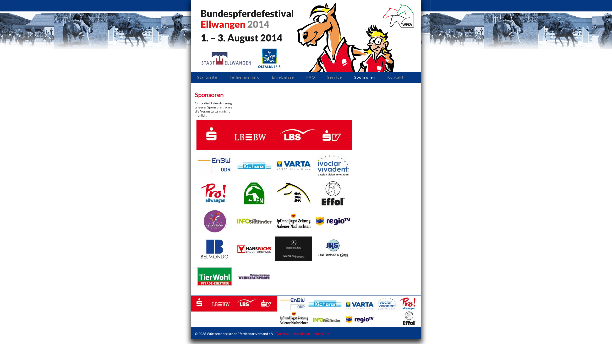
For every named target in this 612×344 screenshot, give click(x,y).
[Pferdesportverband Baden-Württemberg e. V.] (293, 204)
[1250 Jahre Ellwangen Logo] (214, 232)
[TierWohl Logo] (214, 287)
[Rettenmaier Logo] (333, 260)
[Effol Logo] (333, 204)
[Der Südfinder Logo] (254, 232)
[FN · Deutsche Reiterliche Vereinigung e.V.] (254, 204)
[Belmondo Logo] (214, 260)
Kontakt (395, 77)
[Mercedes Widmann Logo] (293, 260)
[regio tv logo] (333, 232)
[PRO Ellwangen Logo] (214, 204)
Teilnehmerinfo (245, 77)
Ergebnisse (283, 77)
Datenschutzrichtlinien (293, 334)
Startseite (207, 77)
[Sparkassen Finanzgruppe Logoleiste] (274, 149)
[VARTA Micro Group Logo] (293, 177)
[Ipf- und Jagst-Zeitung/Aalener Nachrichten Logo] (293, 232)
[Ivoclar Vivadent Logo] (333, 177)
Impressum (320, 334)
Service (334, 77)
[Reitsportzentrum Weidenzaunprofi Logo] (254, 287)
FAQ (310, 77)
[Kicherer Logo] (254, 177)
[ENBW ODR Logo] (214, 177)
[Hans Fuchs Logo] (254, 260)
